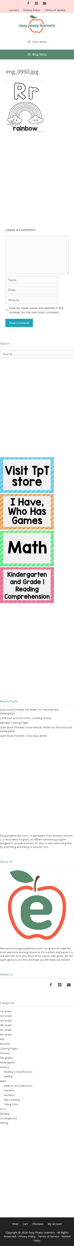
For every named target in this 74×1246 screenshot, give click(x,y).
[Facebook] (28, 3)
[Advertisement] (37, 176)
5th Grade (5, 1030)
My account (55, 1224)
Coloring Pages (9, 1048)
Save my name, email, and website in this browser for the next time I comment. (36, 310)
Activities (5, 1044)
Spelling (8, 1076)
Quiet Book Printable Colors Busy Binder (23, 735)
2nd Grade (6, 1016)
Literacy (4, 1067)
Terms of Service (54, 10)
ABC (2, 1039)
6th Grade (5, 1034)
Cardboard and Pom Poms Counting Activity (25, 718)
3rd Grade (5, 1020)
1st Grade (5, 1011)
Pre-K (3, 1109)
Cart (25, 1224)
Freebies (5, 1053)
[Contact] (44, 3)
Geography (6, 1057)
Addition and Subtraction (18, 1085)
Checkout (37, 1224)
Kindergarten (7, 1062)
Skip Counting (12, 1099)
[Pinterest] (36, 3)
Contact (14, 10)
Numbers (9, 1095)
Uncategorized (8, 1118)
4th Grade (5, 1025)
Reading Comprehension (18, 1071)
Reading (4, 1113)
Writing (4, 1123)
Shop (15, 1224)
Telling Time (11, 1104)
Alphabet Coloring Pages (14, 722)
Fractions (9, 1090)
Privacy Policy (31, 10)
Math (3, 1081)
